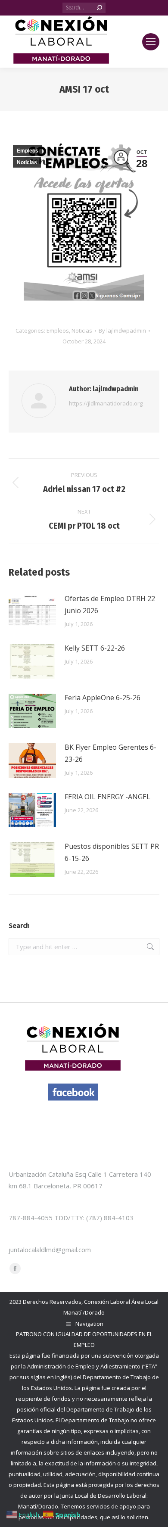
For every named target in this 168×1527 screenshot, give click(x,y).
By (122, 330)
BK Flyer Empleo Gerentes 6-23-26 (110, 753)
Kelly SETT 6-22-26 (95, 648)
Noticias (27, 162)
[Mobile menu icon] (150, 41)
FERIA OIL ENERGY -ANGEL (107, 796)
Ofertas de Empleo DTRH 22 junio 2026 (110, 604)
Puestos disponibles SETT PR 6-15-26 (112, 852)
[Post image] (32, 612)
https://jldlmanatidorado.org (106, 403)
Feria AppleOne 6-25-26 (102, 697)
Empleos (27, 151)
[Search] (99, 8)
